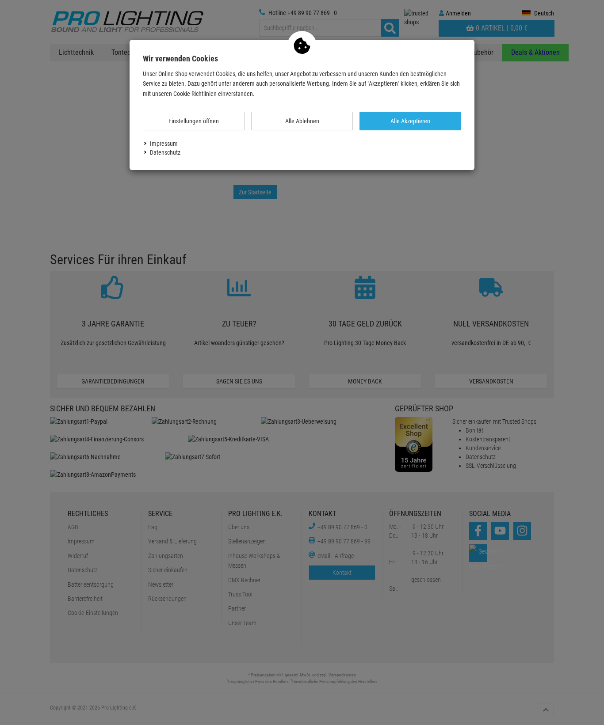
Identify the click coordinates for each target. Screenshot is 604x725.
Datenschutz (165, 152)
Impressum (164, 143)
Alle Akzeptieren (410, 121)
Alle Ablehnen (302, 121)
